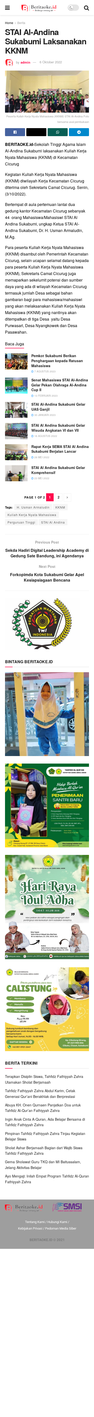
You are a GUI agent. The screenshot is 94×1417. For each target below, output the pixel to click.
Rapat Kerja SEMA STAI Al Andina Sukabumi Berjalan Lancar (60, 449)
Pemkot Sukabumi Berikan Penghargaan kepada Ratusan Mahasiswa (57, 360)
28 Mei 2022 (41, 457)
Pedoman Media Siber (60, 1228)
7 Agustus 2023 (45, 371)
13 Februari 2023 (46, 395)
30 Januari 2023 (45, 415)
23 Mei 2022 (41, 478)
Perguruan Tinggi (21, 522)
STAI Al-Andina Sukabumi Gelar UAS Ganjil (58, 407)
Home (9, 23)
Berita (21, 23)
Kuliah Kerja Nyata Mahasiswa (32, 515)
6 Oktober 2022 (51, 62)
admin (25, 62)
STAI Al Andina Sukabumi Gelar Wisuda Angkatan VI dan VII (58, 428)
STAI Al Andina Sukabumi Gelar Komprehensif (58, 470)
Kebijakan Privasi (30, 1228)
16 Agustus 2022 (45, 436)
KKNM (60, 507)
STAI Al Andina (53, 522)
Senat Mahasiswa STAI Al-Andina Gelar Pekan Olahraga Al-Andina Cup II (59, 384)
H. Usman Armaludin (33, 507)
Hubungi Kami (57, 1222)
